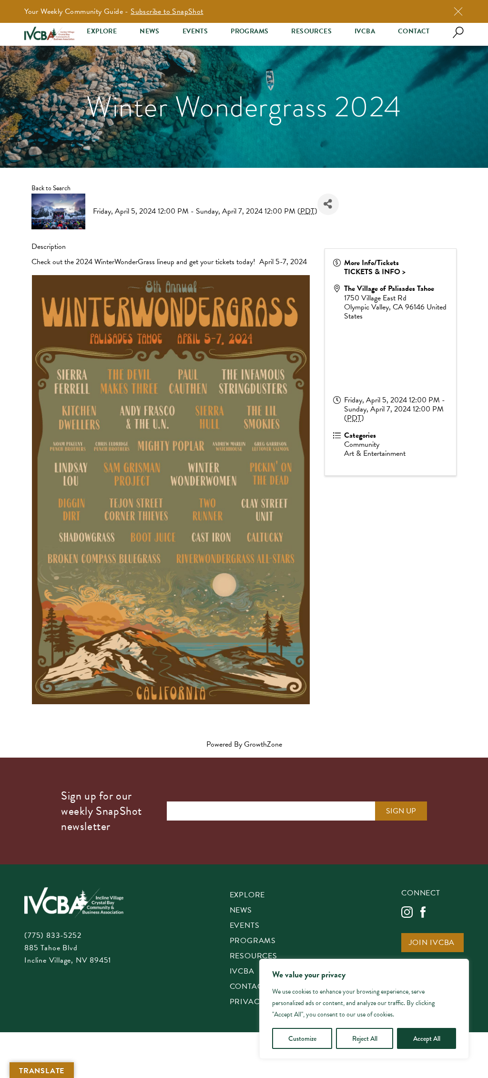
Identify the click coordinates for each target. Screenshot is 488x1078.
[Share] (328, 204)
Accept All (426, 1038)
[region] (364, 1009)
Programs (249, 31)
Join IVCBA (432, 943)
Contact (414, 31)
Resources (311, 31)
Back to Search (51, 188)
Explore (102, 31)
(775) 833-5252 (52, 935)
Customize (302, 1038)
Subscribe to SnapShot (167, 11)
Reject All (364, 1038)
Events (195, 31)
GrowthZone (263, 744)
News (150, 31)
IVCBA (365, 31)
